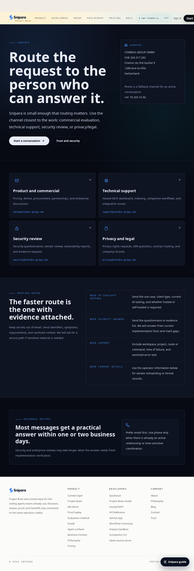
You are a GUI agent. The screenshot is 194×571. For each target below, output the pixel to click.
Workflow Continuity (121, 523)
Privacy (156, 562)
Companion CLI (118, 534)
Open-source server (120, 540)
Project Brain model (120, 501)
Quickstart (115, 495)
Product (40, 18)
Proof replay (74, 512)
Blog (153, 506)
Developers (60, 18)
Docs (129, 18)
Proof (78, 18)
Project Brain (75, 501)
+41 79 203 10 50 (135, 97)
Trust (153, 518)
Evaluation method (78, 518)
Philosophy (95, 18)
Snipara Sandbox (118, 529)
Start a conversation (27, 141)
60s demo (73, 506)
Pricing (115, 18)
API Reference (117, 512)
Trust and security (68, 141)
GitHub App (116, 518)
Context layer (75, 495)
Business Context (77, 534)
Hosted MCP (116, 506)
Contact (155, 512)
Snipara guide (177, 562)
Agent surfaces (76, 529)
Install (71, 523)
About (154, 495)
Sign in (177, 18)
